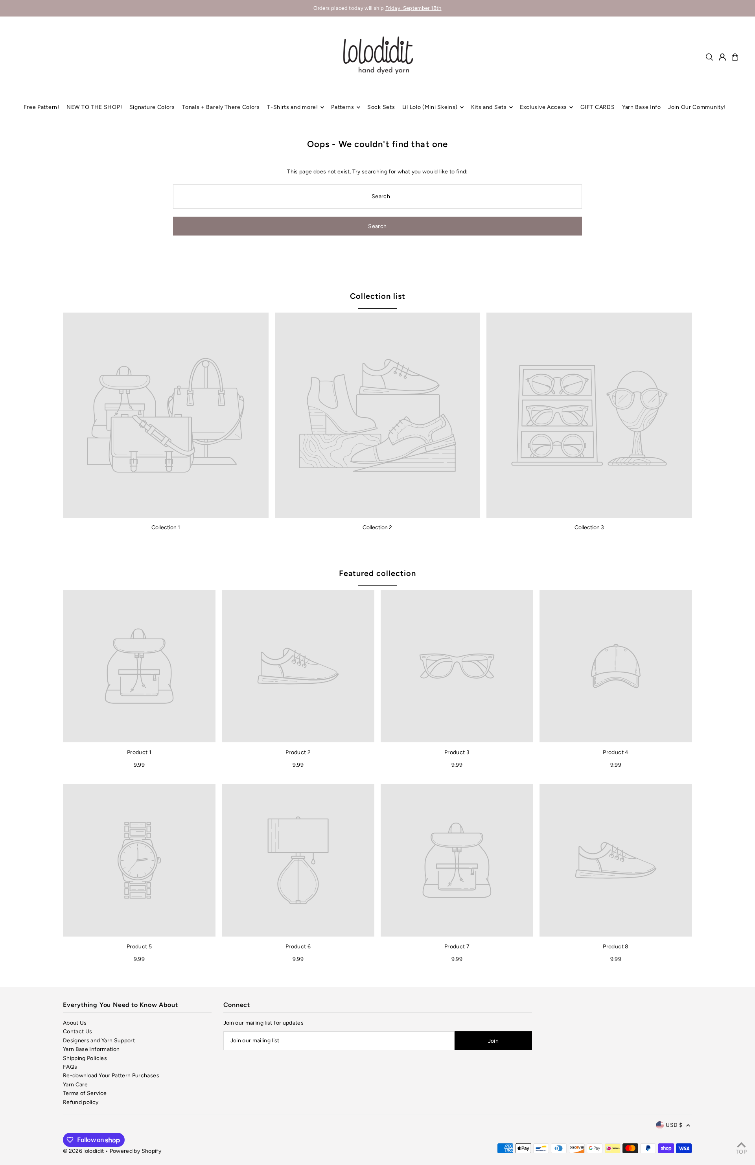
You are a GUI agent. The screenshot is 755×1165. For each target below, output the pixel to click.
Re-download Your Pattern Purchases (111, 1075)
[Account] (722, 57)
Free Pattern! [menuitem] (41, 107)
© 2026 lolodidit (83, 1151)
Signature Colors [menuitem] (152, 107)
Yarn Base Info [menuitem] (641, 107)
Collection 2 (377, 527)
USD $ (674, 1125)
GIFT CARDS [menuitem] (597, 107)
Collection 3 (589, 527)
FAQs (70, 1067)
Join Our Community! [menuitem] (697, 107)
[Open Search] (709, 57)
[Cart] (735, 57)
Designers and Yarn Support (99, 1040)
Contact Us (77, 1031)
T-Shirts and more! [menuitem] (292, 107)
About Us (75, 1023)
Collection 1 (165, 527)
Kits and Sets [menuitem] (489, 107)
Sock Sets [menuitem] (381, 107)
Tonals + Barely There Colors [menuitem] (221, 107)
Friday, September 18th (413, 8)
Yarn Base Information (91, 1049)
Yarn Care (75, 1084)
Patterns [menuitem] (342, 107)
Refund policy (81, 1102)
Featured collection (377, 573)
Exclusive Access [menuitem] (543, 107)
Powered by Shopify (135, 1151)
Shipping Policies (85, 1058)
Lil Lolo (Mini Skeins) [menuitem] (430, 107)
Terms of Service (85, 1093)
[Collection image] (166, 415)
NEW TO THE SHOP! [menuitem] (94, 107)
